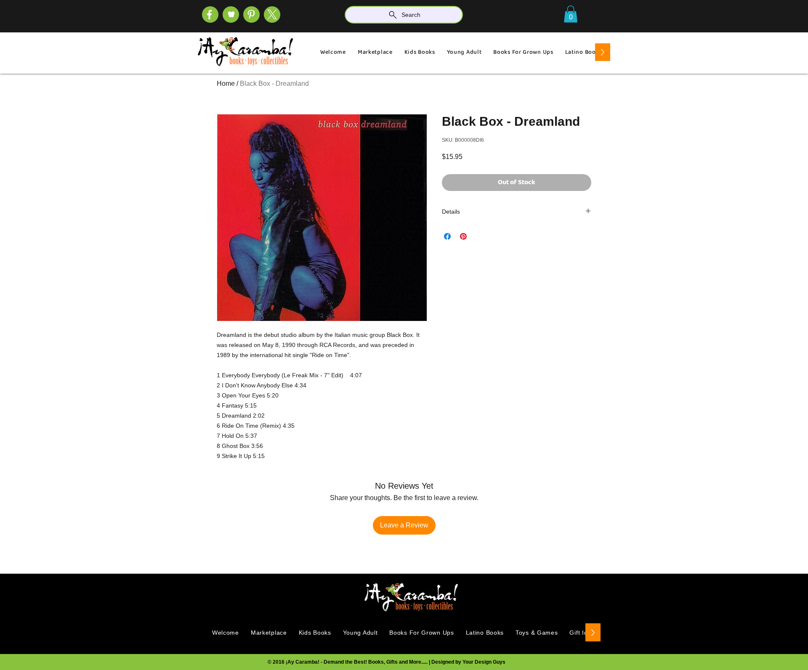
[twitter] (272, 14)
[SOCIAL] (251, 14)
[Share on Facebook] (447, 236)
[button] (570, 14)
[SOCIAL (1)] (231, 14)
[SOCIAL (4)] (210, 14)
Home (226, 83)
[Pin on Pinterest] (463, 236)
